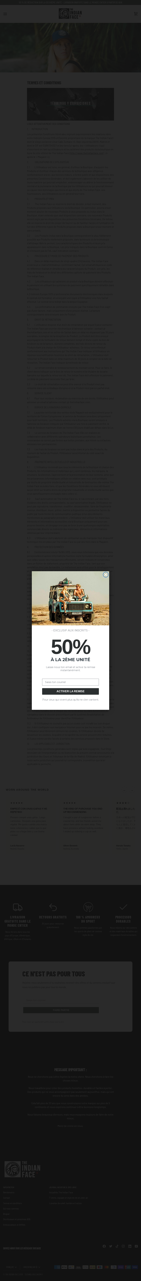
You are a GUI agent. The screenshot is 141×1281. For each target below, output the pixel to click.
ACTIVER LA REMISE (71, 691)
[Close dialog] (106, 574)
